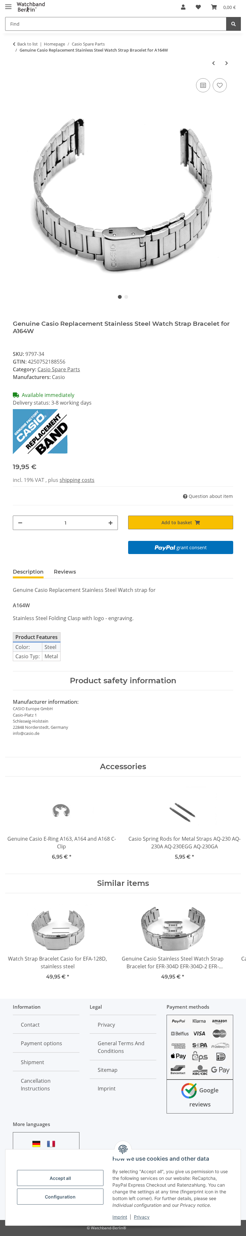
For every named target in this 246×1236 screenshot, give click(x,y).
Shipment (32, 1062)
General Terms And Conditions (121, 1047)
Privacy (142, 1217)
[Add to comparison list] (203, 85)
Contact (30, 1024)
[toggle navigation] (8, 4)
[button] (183, 7)
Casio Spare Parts (58, 369)
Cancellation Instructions (36, 1084)
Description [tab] (28, 572)
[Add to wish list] (220, 85)
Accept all (60, 1178)
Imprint (119, 1217)
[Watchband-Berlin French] (53, 1144)
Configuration (60, 1196)
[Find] (233, 24)
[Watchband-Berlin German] (38, 1144)
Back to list (27, 44)
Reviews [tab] (65, 572)
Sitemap (108, 1069)
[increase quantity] (110, 523)
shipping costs (77, 479)
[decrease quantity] (20, 523)
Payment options (41, 1043)
